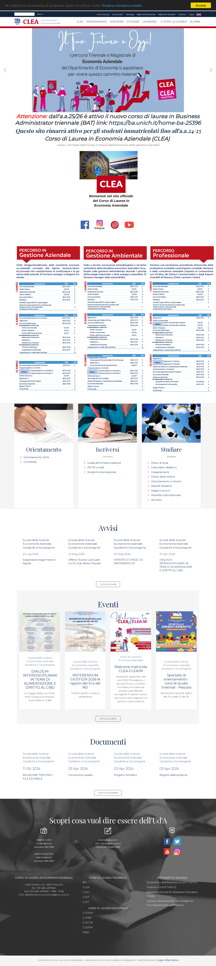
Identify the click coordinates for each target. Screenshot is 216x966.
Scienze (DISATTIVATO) (161, 887)
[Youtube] (167, 851)
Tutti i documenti (108, 793)
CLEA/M (88, 912)
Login (191, 14)
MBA (86, 932)
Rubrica (182, 14)
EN (199, 14)
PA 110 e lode (95, 467)
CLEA (80, 21)
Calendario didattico (164, 467)
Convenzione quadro (80, 775)
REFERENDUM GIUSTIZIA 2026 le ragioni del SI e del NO (85, 681)
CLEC (86, 892)
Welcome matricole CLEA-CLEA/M (130, 669)
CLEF (86, 897)
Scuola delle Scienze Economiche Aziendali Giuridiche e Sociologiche (39, 543)
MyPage (130, 14)
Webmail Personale (146, 14)
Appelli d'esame (161, 485)
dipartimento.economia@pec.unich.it (47, 894)
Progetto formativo (125, 775)
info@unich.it (111, 840)
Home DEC (117, 14)
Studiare (133, 21)
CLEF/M (88, 927)
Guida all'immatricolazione (104, 462)
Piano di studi (159, 462)
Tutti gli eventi (108, 718)
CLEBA (87, 917)
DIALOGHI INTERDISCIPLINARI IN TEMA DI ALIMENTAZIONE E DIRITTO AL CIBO (40, 679)
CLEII (86, 901)
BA (85, 882)
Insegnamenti (160, 472)
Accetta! (201, 5)
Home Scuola (103, 14)
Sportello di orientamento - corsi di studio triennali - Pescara (176, 681)
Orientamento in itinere (166, 481)
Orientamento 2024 (36, 457)
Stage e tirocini (160, 490)
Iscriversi (117, 21)
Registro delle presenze (173, 775)
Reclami (156, 499)
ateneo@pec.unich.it (111, 843)
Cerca (40, 14)
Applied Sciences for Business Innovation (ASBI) (172, 894)
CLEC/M (88, 922)
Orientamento (96, 21)
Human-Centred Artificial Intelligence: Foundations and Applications (170, 903)
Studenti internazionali (101, 472)
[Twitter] (177, 841)
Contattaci (30, 461)
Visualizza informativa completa (122, 5)
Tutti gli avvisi (108, 584)
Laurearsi (149, 21)
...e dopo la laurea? (173, 21)
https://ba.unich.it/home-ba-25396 (155, 122)
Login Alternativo (168, 960)
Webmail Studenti (167, 14)
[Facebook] (167, 841)
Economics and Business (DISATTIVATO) (172, 882)
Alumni (195, 21)
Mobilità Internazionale (166, 495)
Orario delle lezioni (163, 476)
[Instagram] (177, 851)
